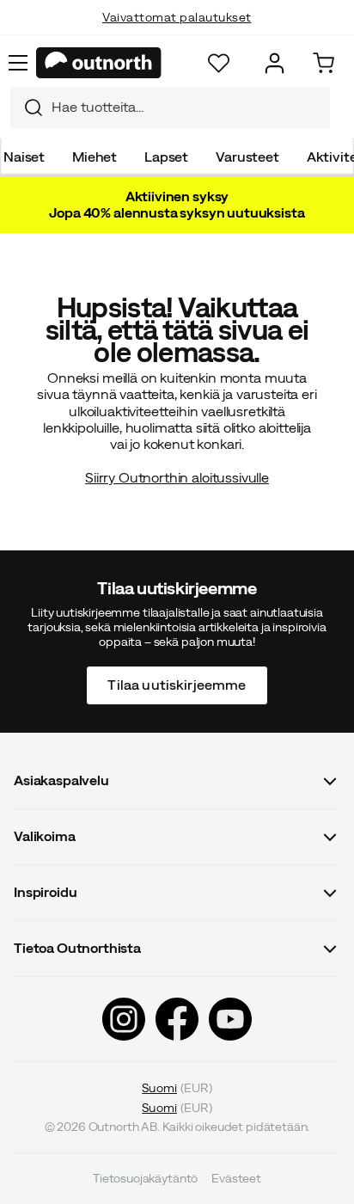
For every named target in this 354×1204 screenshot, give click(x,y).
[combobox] (170, 107)
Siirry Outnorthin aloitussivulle (177, 477)
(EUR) (176, 1087)
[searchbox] (186, 107)
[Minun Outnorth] (274, 63)
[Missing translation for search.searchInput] (26, 107)
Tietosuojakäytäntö (145, 1178)
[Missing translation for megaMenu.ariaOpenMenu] (18, 62)
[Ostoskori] (323, 63)
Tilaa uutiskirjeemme (176, 684)
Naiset (24, 156)
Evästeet (236, 1178)
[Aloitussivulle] (99, 62)
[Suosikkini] (218, 63)
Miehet (94, 156)
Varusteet (247, 156)
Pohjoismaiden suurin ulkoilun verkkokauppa (177, 34)
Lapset (166, 156)
